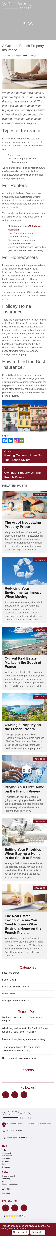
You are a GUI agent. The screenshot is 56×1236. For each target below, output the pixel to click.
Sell (5, 1172)
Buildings (6, 1167)
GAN (43, 385)
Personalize (38, 1232)
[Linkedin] (10, 440)
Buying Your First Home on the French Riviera (24, 789)
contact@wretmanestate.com (19, 1137)
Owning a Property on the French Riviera (23, 727)
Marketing (6, 1179)
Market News (9, 993)
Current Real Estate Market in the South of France (23, 662)
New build (6, 1159)
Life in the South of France (15, 986)
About (6, 1189)
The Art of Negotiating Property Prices (23, 525)
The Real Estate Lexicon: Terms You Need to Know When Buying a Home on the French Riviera (23, 924)
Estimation (6, 1182)
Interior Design (9, 979)
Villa (4, 1150)
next (22, 473)
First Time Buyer (30, 55)
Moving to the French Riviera (16, 1000)
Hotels (4, 1164)
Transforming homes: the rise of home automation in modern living (21, 1049)
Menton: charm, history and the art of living (23, 1039)
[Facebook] (4, 440)
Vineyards (6, 1161)
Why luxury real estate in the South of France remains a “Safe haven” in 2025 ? (25, 1030)
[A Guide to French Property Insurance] (24, 74)
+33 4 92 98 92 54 (14, 1130)
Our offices (6, 1193)
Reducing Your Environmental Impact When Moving (23, 592)
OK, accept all (20, 1232)
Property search (8, 1176)
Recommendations (10, 1184)
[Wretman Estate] (21, 5)
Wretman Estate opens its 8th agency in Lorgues (22, 1019)
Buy (4, 1146)
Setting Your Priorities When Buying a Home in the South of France (23, 854)
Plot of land (7, 1156)
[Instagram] (16, 440)
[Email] (21, 440)
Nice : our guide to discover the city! (20, 1058)
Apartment (6, 1153)
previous (23, 455)
